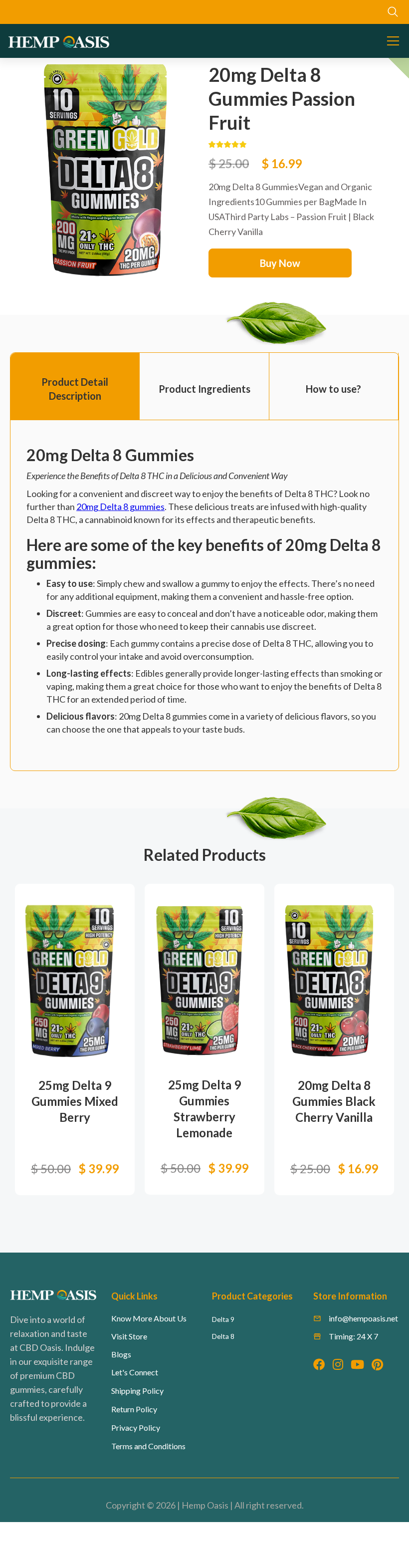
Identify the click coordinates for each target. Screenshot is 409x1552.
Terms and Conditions (148, 1446)
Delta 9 (223, 1319)
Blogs (121, 1354)
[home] (58, 40)
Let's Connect (134, 1372)
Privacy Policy (135, 1427)
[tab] (75, 386)
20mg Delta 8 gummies (120, 506)
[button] (391, 41)
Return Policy (134, 1409)
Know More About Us (149, 1318)
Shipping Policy (137, 1390)
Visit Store (129, 1336)
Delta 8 (223, 1336)
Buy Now (280, 263)
